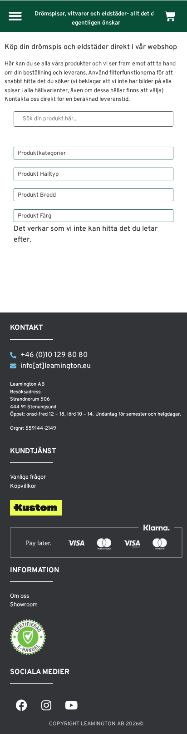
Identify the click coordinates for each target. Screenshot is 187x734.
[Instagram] (46, 705)
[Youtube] (71, 705)
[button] (15, 16)
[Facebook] (21, 705)
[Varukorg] (170, 16)
